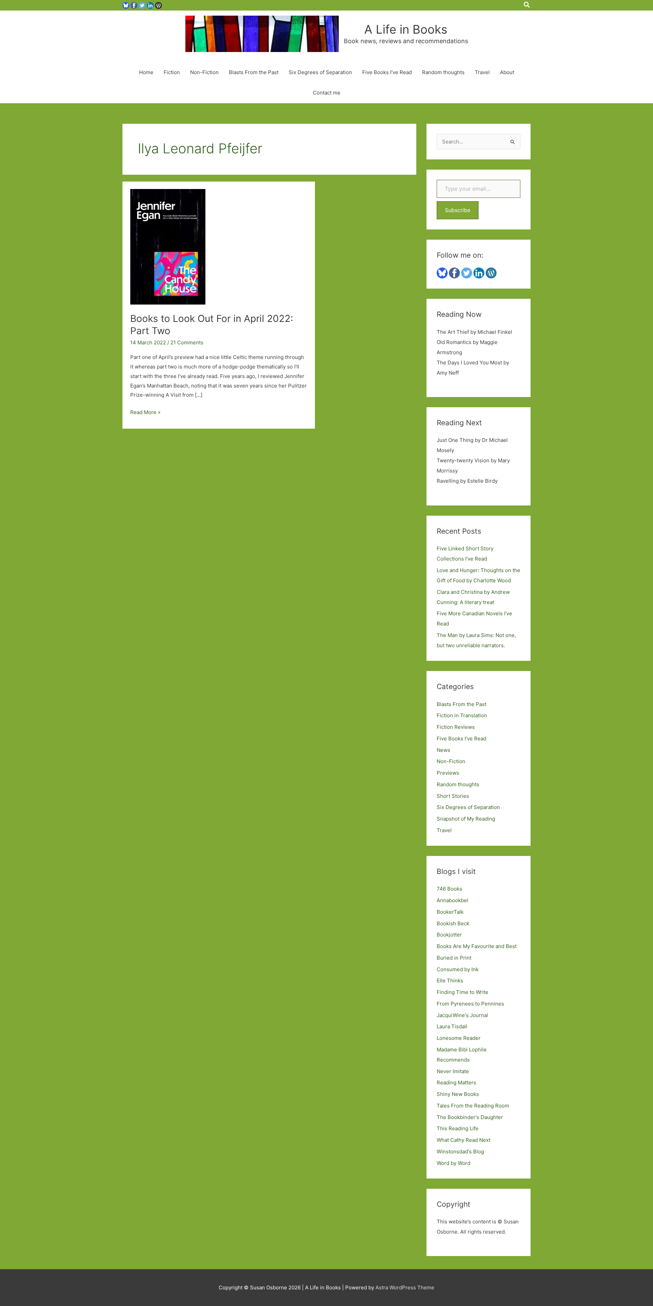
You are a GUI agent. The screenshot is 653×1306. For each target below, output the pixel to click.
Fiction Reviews (456, 727)
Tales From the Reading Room (473, 1105)
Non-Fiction (204, 72)
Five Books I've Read (461, 738)
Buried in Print (454, 958)
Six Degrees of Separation (320, 72)
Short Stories (453, 796)
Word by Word (453, 1163)
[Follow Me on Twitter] (142, 5)
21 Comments (186, 342)
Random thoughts (443, 72)
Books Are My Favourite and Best (477, 946)
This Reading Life (458, 1128)
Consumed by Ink (458, 969)
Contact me (326, 92)
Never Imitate (453, 1071)
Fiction (172, 72)
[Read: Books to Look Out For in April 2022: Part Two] (167, 246)
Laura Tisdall (452, 1026)
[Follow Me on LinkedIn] (150, 5)
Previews (448, 773)
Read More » (145, 413)
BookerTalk (450, 912)
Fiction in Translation (462, 715)
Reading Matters (456, 1082)
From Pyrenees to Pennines (470, 1003)
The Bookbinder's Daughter (470, 1117)
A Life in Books (405, 29)
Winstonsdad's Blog (460, 1151)
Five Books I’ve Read (387, 72)
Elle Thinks (450, 980)
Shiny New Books (458, 1094)
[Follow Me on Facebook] (134, 5)
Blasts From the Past (254, 72)
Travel (482, 72)
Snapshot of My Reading (466, 818)
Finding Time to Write (462, 992)
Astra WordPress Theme (404, 1287)
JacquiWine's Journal (462, 1015)
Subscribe (457, 210)
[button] (527, 5)
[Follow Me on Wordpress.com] (158, 5)
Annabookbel (452, 900)
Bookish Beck (453, 923)
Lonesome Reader (459, 1038)
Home (146, 72)
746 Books (449, 889)
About (507, 72)
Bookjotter (449, 934)
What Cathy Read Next (463, 1140)
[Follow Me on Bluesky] (125, 5)
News (443, 750)
